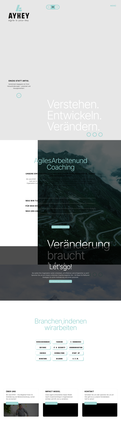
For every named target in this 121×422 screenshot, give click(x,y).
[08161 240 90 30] (89, 134)
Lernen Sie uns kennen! (60, 227)
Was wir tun (32, 201)
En (57, 7)
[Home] (19, 13)
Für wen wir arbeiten (37, 206)
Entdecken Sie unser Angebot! (60, 281)
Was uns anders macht (38, 211)
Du (49, 7)
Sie (53, 7)
